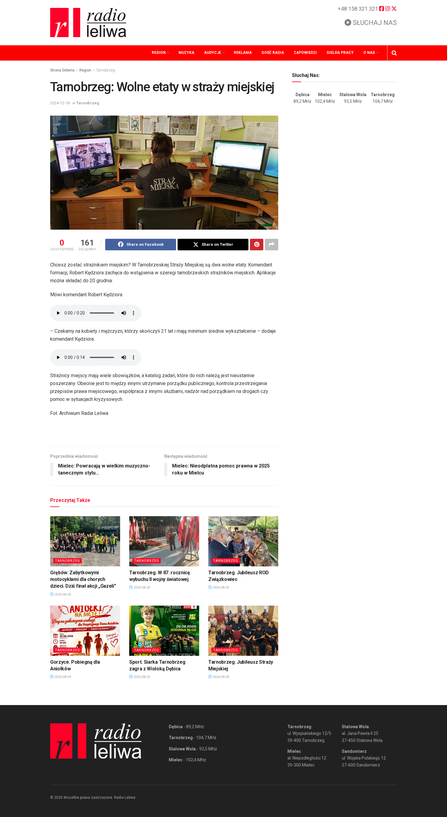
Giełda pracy (340, 52)
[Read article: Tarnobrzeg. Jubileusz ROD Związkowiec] (243, 541)
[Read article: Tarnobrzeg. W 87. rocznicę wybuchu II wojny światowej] (164, 541)
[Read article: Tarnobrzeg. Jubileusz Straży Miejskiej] (243, 630)
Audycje (212, 52)
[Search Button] (394, 53)
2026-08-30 (62, 594)
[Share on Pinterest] (256, 244)
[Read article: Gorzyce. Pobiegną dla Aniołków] (85, 630)
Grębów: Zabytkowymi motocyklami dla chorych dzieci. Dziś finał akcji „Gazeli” (83, 579)
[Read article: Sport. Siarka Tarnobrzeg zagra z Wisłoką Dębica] (164, 630)
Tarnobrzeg (105, 70)
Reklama (243, 52)
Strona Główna (62, 70)
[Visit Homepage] (88, 22)
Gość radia (273, 52)
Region (159, 52)
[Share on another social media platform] (271, 244)
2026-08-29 (62, 677)
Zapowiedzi (305, 52)
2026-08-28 (220, 677)
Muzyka (186, 52)
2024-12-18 (60, 103)
